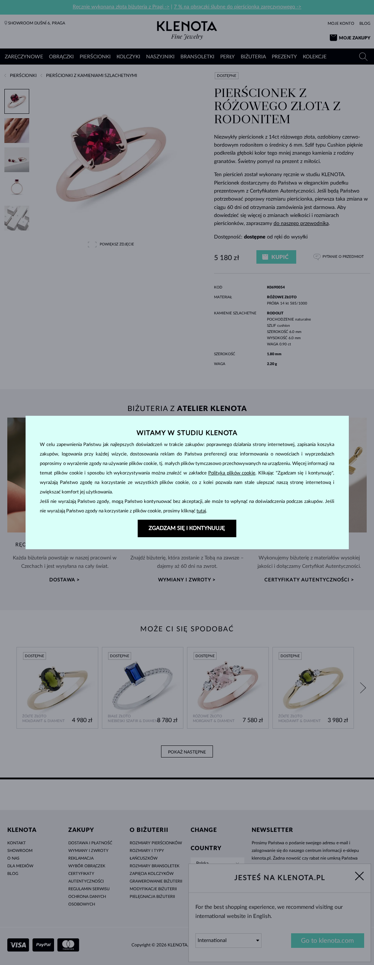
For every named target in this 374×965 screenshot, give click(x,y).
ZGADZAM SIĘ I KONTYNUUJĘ (187, 528)
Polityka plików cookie (231, 473)
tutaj (201, 511)
